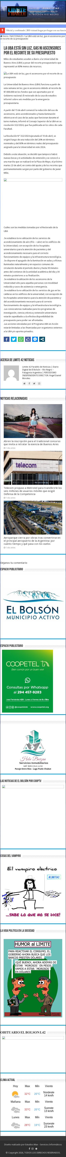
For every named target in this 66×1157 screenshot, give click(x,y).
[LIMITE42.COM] (33, 11)
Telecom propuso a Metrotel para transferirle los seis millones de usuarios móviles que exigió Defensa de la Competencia (33, 491)
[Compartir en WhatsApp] (21, 339)
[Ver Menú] (4, 9)
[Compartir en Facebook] (6, 339)
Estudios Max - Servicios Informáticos (43, 1144)
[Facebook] (29, 1149)
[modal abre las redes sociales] (42, 339)
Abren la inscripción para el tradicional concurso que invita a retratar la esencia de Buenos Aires (32, 443)
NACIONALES (16, 36)
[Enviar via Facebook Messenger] (35, 339)
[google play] (36, 1149)
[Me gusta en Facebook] (28, 339)
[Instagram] (32, 1149)
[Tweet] (14, 339)
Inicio (5, 36)
